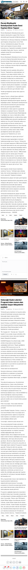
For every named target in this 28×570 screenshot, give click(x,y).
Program (22, 515)
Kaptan (15, 215)
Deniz (3, 215)
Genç (3, 515)
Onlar (17, 515)
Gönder (5, 274)
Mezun (12, 515)
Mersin (20, 215)
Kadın (10, 215)
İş (6, 215)
